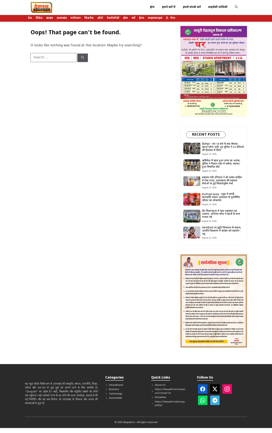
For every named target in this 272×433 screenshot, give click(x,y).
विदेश (39, 18)
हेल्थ (141, 18)
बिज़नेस (88, 18)
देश (30, 18)
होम (152, 7)
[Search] (82, 58)
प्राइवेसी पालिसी (217, 7)
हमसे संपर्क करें (192, 7)
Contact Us (165, 393)
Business (114, 389)
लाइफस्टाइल (155, 18)
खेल (125, 18)
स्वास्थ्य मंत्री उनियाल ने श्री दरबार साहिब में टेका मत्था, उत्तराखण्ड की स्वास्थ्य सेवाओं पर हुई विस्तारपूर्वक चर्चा (222, 181)
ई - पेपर (170, 18)
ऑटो (100, 18)
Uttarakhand (116, 385)
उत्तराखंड (62, 18)
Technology (115, 393)
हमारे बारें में (168, 7)
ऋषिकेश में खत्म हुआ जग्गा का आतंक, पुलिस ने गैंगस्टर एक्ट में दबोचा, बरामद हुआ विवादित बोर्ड (221, 164)
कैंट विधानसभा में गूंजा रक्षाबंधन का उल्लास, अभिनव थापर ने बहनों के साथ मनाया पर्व (221, 214)
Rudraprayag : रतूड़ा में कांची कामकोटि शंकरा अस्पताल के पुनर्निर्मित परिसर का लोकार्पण (221, 197)
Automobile (115, 398)
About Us (160, 385)
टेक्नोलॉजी (113, 18)
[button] (236, 7)
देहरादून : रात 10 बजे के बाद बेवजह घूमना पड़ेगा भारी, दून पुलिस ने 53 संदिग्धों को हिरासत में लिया (223, 147)
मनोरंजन (75, 18)
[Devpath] (42, 7)
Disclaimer (160, 397)
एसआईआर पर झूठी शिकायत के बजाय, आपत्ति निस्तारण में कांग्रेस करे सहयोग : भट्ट (221, 231)
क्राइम (49, 18)
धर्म (133, 18)
